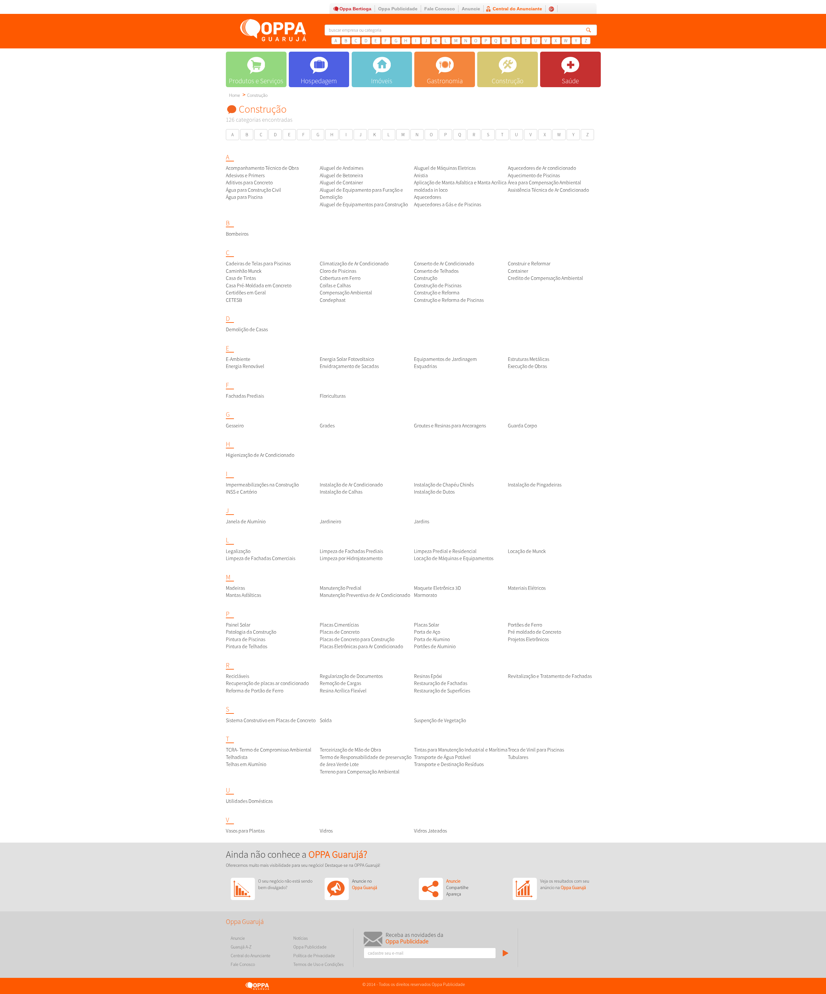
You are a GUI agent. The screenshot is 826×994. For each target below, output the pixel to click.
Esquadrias (425, 366)
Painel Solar (238, 625)
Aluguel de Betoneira (341, 175)
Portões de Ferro (525, 625)
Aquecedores (427, 197)
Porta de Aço (427, 632)
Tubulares (518, 757)
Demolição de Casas (247, 329)
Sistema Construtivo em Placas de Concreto (271, 720)
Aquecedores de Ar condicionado (542, 168)
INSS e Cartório (241, 492)
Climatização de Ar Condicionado (354, 264)
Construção (257, 95)
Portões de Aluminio (435, 646)
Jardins (421, 521)
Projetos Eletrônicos (528, 639)
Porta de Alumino (432, 639)
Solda (326, 720)
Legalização (238, 551)
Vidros (326, 831)
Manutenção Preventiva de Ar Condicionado (365, 595)
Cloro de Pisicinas (338, 271)
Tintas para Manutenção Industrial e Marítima (461, 750)
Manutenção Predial (340, 588)
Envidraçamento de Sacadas (349, 366)
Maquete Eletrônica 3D (437, 588)
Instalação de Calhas (341, 492)
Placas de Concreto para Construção (357, 639)
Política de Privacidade (314, 955)
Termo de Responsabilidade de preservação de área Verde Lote (365, 761)
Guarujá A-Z (241, 947)
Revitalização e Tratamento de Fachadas (550, 676)
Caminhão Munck (243, 271)
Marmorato (425, 595)
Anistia (421, 175)
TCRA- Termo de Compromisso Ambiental (268, 750)
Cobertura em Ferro (340, 278)
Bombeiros (237, 234)
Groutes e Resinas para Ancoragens (450, 426)
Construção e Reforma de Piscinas (449, 300)
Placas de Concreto (339, 632)
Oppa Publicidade (398, 8)
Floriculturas (333, 396)
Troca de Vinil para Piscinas (536, 750)
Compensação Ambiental (346, 293)
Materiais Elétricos (527, 588)
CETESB (234, 300)
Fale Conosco (439, 8)
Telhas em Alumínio (246, 764)
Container (518, 271)
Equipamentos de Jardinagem (445, 359)
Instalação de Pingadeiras (534, 485)
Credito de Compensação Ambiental (545, 278)
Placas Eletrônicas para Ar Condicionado (361, 646)
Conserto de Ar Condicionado (444, 264)
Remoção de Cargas (340, 683)
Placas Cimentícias (339, 625)
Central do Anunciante (517, 8)
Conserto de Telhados (436, 271)
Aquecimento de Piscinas (534, 175)
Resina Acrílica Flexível (343, 691)
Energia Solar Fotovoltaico (347, 359)
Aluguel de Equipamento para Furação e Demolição (361, 193)
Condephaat (333, 300)
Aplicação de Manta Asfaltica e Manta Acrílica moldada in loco (460, 186)
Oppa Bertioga (355, 8)
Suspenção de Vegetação (440, 720)
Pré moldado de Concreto (534, 632)
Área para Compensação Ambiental (544, 182)
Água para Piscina (244, 197)
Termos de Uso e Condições (318, 964)
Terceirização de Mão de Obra (350, 750)
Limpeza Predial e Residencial (445, 551)
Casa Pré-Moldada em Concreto (258, 285)
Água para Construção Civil (253, 190)
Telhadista (236, 757)
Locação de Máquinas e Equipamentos (453, 558)
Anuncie (471, 8)
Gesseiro (235, 426)
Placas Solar (426, 625)
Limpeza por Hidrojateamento (351, 558)
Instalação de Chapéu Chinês (444, 485)
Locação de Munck (527, 551)
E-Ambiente (238, 359)
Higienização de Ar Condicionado (260, 455)
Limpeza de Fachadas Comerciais (260, 558)
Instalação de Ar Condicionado (351, 485)
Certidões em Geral (246, 293)
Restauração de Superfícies (442, 691)
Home (234, 95)
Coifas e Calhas (335, 285)
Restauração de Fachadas (440, 683)
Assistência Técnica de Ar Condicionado (548, 190)
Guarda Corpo (522, 426)
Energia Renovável (245, 366)
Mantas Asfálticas (243, 595)
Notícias (300, 938)
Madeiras (235, 588)
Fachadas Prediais (245, 396)
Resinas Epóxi (428, 676)
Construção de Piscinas (437, 285)
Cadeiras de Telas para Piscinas (258, 264)
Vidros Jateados (430, 831)
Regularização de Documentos (351, 676)
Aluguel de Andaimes (341, 168)
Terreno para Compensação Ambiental (359, 772)
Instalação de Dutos (434, 492)
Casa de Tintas (241, 278)
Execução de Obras (527, 366)
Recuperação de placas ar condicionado (267, 683)
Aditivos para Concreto (249, 182)
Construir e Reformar (529, 264)
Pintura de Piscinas (245, 639)
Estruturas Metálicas (528, 359)
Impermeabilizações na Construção (262, 485)
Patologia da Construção (251, 632)
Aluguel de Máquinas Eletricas (445, 168)
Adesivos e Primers (245, 175)
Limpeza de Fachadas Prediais (351, 551)
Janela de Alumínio (246, 521)
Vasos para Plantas (245, 831)
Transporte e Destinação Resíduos (449, 764)
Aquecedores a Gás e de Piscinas (447, 204)
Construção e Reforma (436, 293)
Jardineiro (330, 521)
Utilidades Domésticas (249, 801)
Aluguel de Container (341, 182)
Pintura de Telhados (246, 646)
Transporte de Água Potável (442, 757)
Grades (327, 426)
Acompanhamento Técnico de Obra (262, 168)
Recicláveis (237, 676)
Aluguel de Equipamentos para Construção (364, 204)
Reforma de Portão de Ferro (254, 691)
